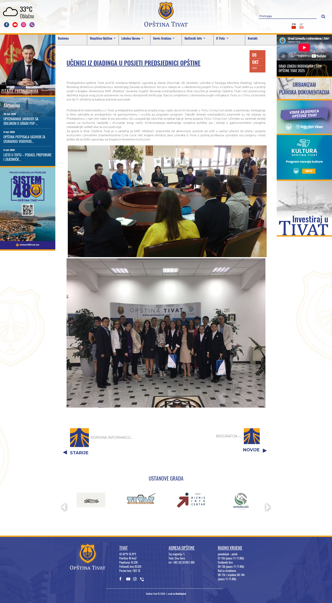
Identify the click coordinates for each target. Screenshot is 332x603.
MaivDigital (181, 593)
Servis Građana (162, 38)
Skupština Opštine (101, 38)
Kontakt (252, 38)
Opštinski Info (194, 38)
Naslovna (63, 38)
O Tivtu (221, 38)
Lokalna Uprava (131, 38)
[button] (323, 16)
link (27, 247)
